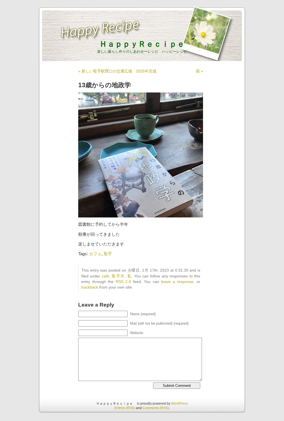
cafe (105, 276)
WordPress (179, 403)
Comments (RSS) (156, 408)
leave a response (177, 282)
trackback (89, 287)
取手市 (118, 276)
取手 (108, 253)
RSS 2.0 (123, 282)
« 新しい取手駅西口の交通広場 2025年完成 (117, 71)
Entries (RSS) (125, 408)
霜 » (199, 71)
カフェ (95, 253)
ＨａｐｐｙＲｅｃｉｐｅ (145, 44)
